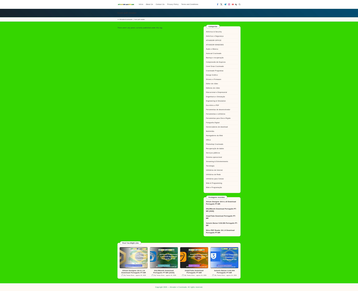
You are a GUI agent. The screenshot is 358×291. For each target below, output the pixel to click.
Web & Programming (214, 183)
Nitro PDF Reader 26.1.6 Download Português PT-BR (220, 231)
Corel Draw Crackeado (215, 66)
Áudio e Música (212, 49)
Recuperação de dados (215, 148)
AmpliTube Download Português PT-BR (221, 217)
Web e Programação (214, 187)
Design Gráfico (212, 75)
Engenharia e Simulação (215, 97)
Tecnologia (210, 166)
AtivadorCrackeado (126, 19)
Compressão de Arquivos (216, 62)
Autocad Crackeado (213, 53)
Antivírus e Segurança (214, 36)
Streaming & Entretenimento (217, 161)
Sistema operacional (214, 157)
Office (208, 140)
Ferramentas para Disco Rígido (218, 118)
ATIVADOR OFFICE (213, 40)
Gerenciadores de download (217, 127)
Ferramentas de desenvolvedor (218, 109)
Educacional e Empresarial (216, 92)
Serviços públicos (213, 153)
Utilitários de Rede (213, 174)
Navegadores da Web (214, 135)
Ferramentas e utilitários (215, 114)
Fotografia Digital (213, 123)
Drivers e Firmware (213, 79)
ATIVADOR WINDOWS (215, 45)
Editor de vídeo (212, 84)
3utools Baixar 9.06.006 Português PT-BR (222, 224)
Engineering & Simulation (216, 101)
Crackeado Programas (214, 71)
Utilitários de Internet (214, 170)
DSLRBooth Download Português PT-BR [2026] (221, 210)
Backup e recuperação (215, 58)
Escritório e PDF (212, 105)
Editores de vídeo (213, 88)
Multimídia (210, 131)
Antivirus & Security (214, 32)
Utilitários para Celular (215, 179)
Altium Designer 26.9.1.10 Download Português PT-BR (221, 203)
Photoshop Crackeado (214, 144)
